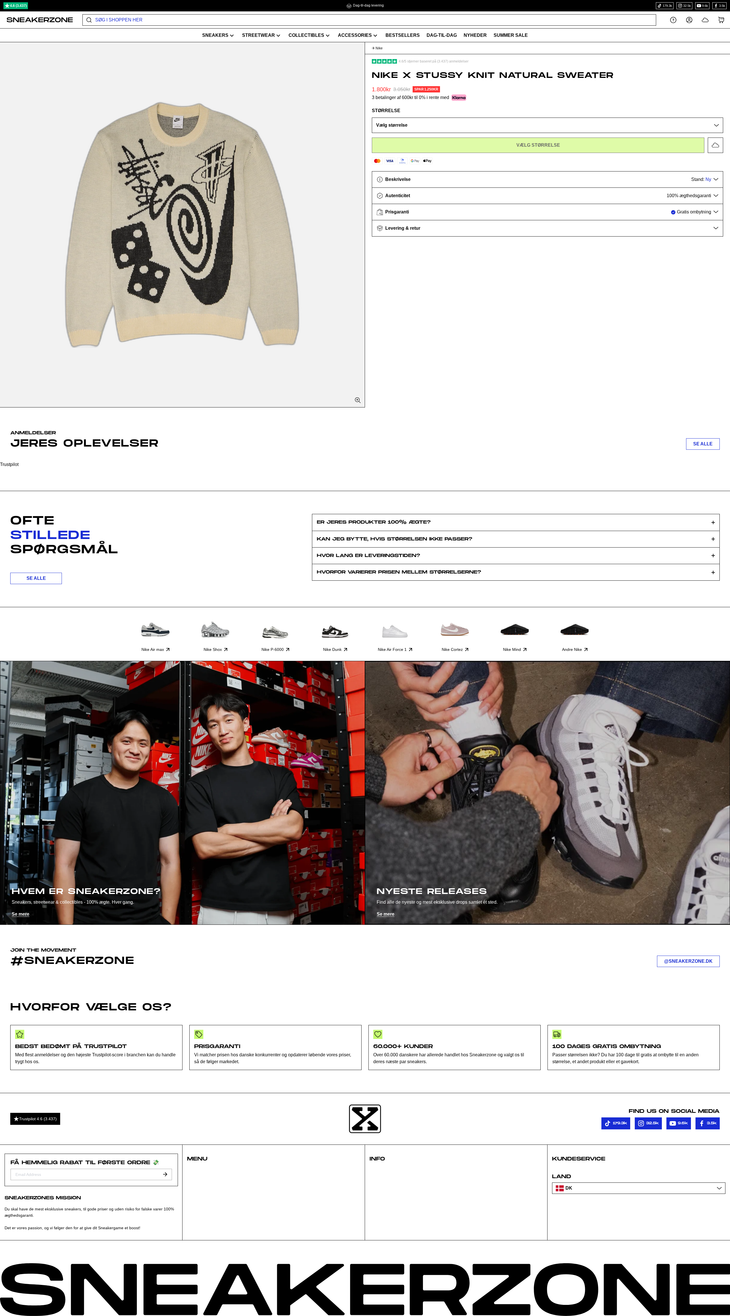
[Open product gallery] (182, 224)
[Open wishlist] (705, 19)
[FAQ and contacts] (673, 19)
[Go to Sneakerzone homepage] (36, 20)
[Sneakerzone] (365, 1119)
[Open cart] (721, 19)
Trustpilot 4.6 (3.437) (38, 1119)
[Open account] (689, 19)
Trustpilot (9, 464)
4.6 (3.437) (18, 6)
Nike (379, 48)
